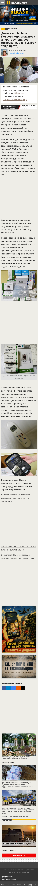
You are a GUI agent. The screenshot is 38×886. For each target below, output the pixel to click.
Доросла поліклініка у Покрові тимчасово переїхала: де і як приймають (15, 498)
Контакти (12, 872)
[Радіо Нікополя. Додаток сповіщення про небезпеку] (19, 629)
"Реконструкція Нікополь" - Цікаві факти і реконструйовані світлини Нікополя (16, 757)
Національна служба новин (19, 816)
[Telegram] (8, 688)
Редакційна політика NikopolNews (14, 870)
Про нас (18, 872)
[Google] (13, 688)
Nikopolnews (20, 93)
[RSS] (18, 688)
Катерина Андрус (17, 50)
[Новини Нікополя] (16, 2)
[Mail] (23, 688)
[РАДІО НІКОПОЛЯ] (19, 666)
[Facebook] (4, 688)
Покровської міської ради (15, 99)
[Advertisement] (19, 198)
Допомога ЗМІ (30, 870)
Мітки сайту (26, 872)
